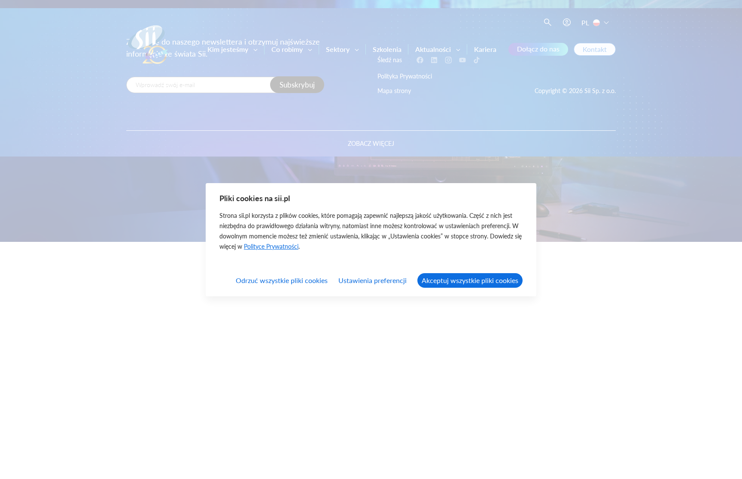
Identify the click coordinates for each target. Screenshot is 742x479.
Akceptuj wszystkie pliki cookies (470, 280)
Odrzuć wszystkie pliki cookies (282, 280)
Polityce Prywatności (271, 246)
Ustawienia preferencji (372, 280)
